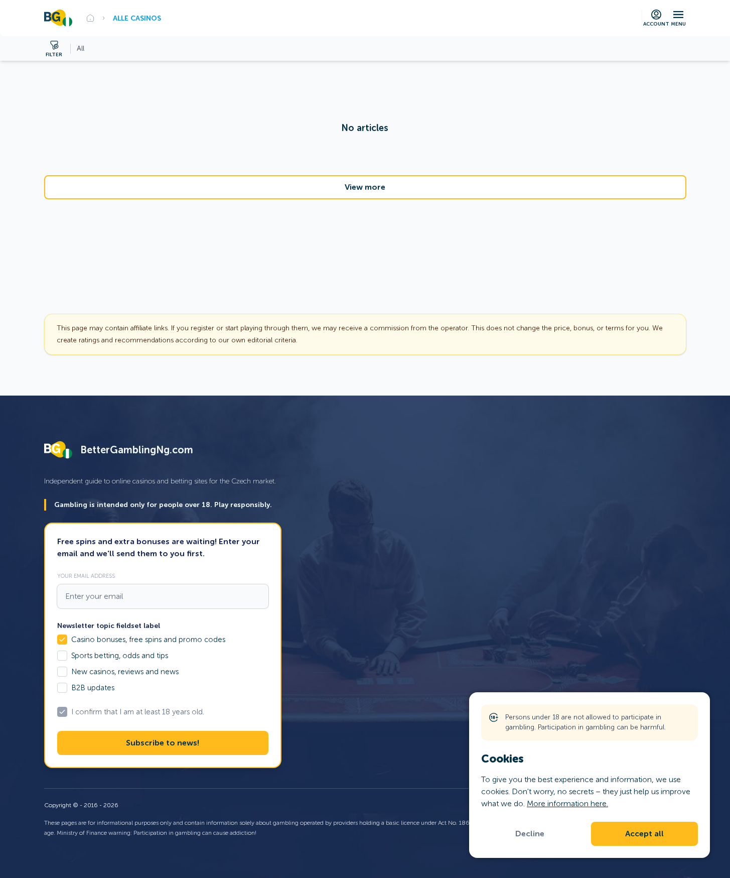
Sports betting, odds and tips (119, 656)
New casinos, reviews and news (125, 672)
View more (365, 187)
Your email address (86, 576)
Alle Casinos (137, 18)
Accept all (644, 833)
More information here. (567, 803)
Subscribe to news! (162, 742)
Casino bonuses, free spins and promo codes (148, 640)
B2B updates (92, 688)
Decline (529, 833)
